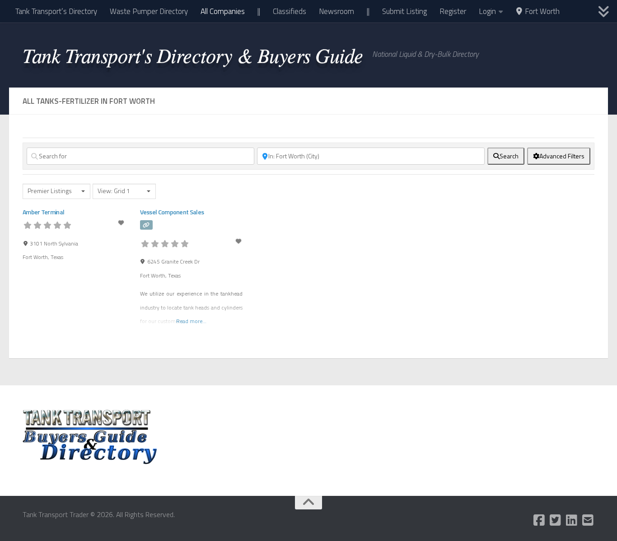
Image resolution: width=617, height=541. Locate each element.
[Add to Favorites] (122, 222)
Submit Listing (404, 11)
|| (258, 11)
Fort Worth (541, 11)
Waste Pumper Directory (149, 11)
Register (452, 11)
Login (487, 11)
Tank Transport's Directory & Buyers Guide (193, 54)
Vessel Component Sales (172, 212)
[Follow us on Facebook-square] (539, 520)
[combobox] (56, 191)
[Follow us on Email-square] (588, 520)
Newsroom (336, 11)
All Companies (223, 11)
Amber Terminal (43, 212)
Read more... (191, 321)
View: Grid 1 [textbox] (114, 191)
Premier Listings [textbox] (50, 191)
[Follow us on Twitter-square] (555, 520)
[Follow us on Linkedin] (572, 520)
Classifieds (289, 11)
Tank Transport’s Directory (56, 11)
